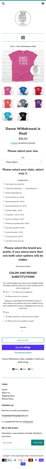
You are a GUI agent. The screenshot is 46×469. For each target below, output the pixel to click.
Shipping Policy (8, 396)
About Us (6, 392)
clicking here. (28, 421)
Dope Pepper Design (22, 456)
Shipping (14, 143)
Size (23, 158)
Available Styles (23, 180)
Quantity (23, 327)
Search (4, 389)
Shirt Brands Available (23, 266)
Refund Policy (7, 399)
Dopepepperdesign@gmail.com (15, 415)
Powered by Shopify (36, 456)
